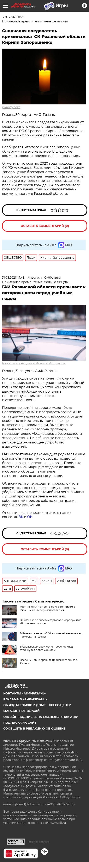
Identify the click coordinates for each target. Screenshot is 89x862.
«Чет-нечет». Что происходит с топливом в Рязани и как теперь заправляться (47, 608)
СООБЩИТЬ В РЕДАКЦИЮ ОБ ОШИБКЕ (34, 728)
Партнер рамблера (39, 841)
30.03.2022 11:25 (13, 17)
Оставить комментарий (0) (45, 226)
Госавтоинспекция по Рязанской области (33, 363)
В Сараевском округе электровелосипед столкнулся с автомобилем (46, 648)
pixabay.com (11, 107)
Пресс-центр (60, 705)
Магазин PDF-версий (21, 711)
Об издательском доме (24, 705)
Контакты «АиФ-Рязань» (24, 693)
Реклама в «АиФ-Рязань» (25, 699)
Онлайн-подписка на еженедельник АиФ (40, 717)
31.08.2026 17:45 (13, 277)
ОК (29, 517)
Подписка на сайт (19, 723)
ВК (20, 517)
